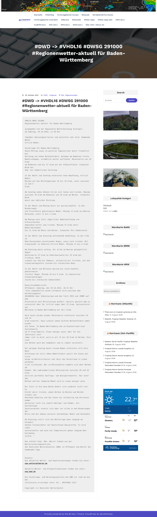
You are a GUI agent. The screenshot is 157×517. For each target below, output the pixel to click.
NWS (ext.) (65, 25)
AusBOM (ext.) (40, 25)
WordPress (70, 514)
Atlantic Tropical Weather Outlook (119, 319)
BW (62, 95)
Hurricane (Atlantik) (121, 303)
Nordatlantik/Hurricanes (103, 15)
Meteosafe (76, 20)
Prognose (52, 95)
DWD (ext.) (120, 20)
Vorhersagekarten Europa (67, 15)
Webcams (65, 20)
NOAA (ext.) (77, 25)
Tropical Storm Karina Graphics (118, 356)
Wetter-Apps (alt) (105, 20)
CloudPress (90, 514)
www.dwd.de (30, 472)
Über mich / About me (95, 25)
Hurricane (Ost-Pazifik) (121, 333)
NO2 (105, 208)
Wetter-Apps (89, 20)
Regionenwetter (71, 95)
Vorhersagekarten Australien (46, 20)
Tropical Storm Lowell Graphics (118, 348)
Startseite (38, 15)
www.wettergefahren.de (36, 463)
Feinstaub (107, 205)
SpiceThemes (106, 514)
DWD (46, 95)
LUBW (114, 211)
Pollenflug (49, 15)
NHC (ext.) (53, 25)
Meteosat (85, 15)
